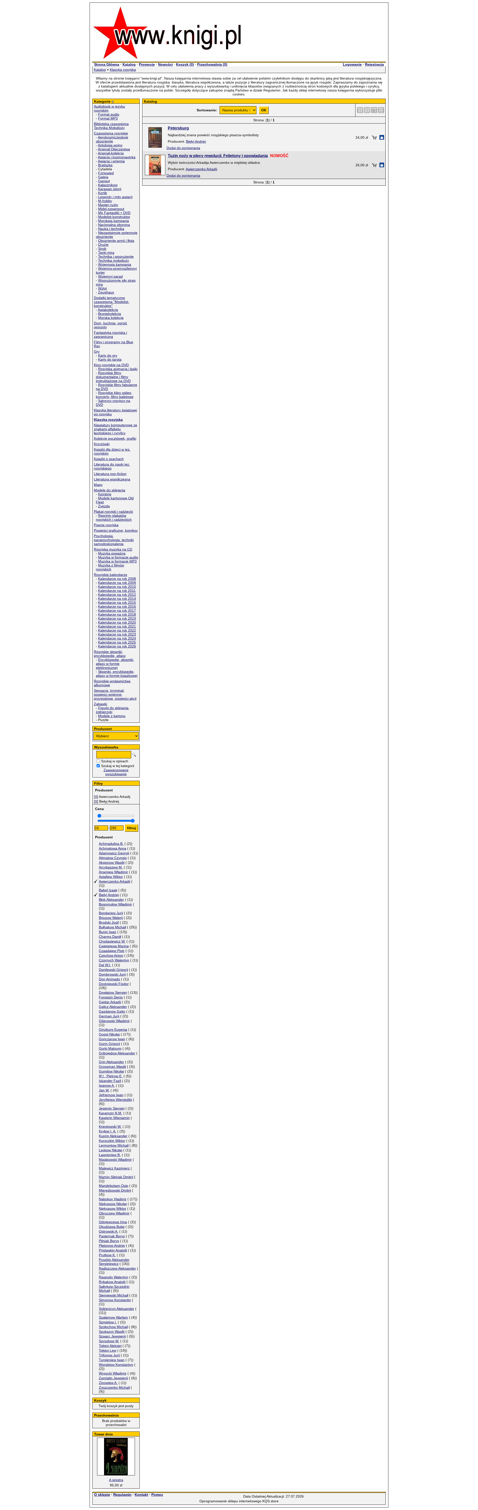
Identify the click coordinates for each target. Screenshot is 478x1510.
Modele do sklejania (109, 490)
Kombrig (104, 494)
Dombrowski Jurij (112, 974)
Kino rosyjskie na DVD (111, 365)
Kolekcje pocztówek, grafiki (115, 438)
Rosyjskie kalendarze (110, 575)
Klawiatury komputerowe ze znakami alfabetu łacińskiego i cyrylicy (115, 429)
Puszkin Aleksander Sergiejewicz (114, 1262)
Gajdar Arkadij (110, 1002)
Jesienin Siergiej (111, 1108)
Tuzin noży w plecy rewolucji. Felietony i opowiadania (218, 156)
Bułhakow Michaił (112, 927)
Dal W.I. (105, 965)
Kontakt (141, 1495)
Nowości (165, 64)
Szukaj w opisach (114, 761)
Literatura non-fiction (110, 474)
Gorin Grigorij (109, 1044)
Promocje (147, 64)
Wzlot (102, 288)
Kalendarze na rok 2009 (117, 583)
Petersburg (178, 128)
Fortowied (106, 173)
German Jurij (109, 1016)
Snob (102, 249)
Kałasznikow (108, 185)
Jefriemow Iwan (111, 1095)
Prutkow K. (107, 1255)
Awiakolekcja (108, 310)
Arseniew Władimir (113, 872)
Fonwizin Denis (111, 997)
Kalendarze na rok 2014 (117, 599)
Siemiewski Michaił (113, 1295)
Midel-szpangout (111, 209)
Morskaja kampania (113, 221)
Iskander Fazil (110, 1081)
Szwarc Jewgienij (112, 1336)
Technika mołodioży (113, 260)
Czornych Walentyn (114, 960)
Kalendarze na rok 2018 (117, 614)
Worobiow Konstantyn (116, 1365)
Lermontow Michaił (113, 1145)
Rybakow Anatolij (112, 1282)
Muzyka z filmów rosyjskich (110, 567)
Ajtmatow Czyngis (113, 858)
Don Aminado (109, 979)
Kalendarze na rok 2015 (117, 602)
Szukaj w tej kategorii (117, 766)
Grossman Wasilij (112, 1067)
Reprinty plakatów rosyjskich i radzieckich (114, 517)
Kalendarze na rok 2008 (117, 579)
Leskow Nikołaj (110, 1150)
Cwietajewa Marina (114, 946)
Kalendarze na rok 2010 (117, 587)
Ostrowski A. (108, 1231)
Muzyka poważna (111, 553)
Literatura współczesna (112, 479)
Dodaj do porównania (183, 148)
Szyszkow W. (109, 1341)
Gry (97, 351)
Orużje (103, 245)
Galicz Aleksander (113, 1007)
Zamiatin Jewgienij (113, 1378)
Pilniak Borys (109, 1241)
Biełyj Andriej (109, 895)
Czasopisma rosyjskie (111, 133)
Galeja (103, 177)
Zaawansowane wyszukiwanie (116, 772)
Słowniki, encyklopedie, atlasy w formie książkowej (116, 674)
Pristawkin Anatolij (113, 1250)
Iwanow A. (107, 1085)
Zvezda (104, 506)
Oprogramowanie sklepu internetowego (230, 1501)
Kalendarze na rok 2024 (117, 638)
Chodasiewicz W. (112, 941)
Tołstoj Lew (107, 1350)
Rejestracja (374, 64)
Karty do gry (107, 355)
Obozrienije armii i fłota (116, 241)
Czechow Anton (111, 955)
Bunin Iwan (107, 932)
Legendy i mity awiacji (115, 197)
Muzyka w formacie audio (118, 557)
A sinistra (116, 1480)
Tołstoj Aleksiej (110, 1346)
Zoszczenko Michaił (114, 1387)
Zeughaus (106, 292)
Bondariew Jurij (111, 913)
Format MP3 (108, 118)
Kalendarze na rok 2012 (117, 595)
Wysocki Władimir (112, 1373)
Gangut (104, 181)
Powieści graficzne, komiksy (116, 530)
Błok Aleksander (111, 900)
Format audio (108, 114)
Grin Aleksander (111, 1062)
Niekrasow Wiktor (112, 1208)
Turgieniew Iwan (111, 1360)
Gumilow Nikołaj (111, 1071)
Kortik (102, 193)
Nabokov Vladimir (112, 1199)
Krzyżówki (102, 444)
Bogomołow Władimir (115, 904)
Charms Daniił (110, 937)
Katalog (129, 64)
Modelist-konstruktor (114, 217)
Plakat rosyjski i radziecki (113, 512)
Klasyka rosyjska (123, 70)
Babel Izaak (108, 890)
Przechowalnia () (212, 64)
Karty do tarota (109, 359)
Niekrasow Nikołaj (113, 1204)
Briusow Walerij (111, 918)
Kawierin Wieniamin (114, 1118)
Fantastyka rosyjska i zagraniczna (110, 335)
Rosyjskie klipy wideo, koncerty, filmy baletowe (114, 395)
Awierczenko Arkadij (114, 881)
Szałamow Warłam (113, 1317)
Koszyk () (185, 64)
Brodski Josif (109, 922)
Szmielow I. (108, 1322)
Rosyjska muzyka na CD (113, 549)
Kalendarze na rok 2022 (117, 630)
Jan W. (104, 1090)
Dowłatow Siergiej (113, 992)
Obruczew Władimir (114, 1213)
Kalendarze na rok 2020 (117, 622)
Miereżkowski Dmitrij (115, 1190)
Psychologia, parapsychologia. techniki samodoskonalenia (114, 540)
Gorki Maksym (110, 1048)
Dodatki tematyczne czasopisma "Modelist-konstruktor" (111, 302)
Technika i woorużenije (116, 257)
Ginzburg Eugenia (113, 1030)
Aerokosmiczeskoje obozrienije (112, 139)
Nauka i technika (111, 229)
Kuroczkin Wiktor (112, 1141)
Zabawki (100, 704)
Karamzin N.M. (110, 1113)
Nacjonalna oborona (114, 225)
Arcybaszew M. (111, 867)
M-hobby (105, 201)
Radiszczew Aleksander (117, 1268)
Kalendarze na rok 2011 (117, 591)
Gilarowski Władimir (114, 1021)
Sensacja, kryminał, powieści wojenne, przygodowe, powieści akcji (115, 694)
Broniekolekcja (109, 314)
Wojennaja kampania (114, 264)
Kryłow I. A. (107, 1131)
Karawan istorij (109, 189)
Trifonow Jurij (109, 1355)
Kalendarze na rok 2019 (117, 618)
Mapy (98, 485)
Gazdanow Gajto (112, 1011)
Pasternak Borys (112, 1236)
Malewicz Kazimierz (114, 1168)
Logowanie (352, 64)
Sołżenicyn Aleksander (116, 1309)
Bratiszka (105, 165)
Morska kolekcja (110, 318)
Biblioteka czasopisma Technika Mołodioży (111, 126)
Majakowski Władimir (115, 1160)
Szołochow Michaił (113, 1327)
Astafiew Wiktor (111, 877)
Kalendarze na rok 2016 (117, 606)
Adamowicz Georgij (114, 853)
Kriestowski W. (110, 1126)
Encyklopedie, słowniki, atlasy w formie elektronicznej (115, 664)
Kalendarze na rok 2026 (117, 646)
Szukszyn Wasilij (111, 1332)
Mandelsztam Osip (113, 1186)
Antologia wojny (110, 145)
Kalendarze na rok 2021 (117, 626)
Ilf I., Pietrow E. (110, 1076)
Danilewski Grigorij (113, 970)
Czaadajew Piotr (111, 951)
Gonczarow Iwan (112, 1039)
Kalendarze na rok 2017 (117, 610)
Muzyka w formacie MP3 (117, 561)
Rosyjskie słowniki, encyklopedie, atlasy (110, 654)
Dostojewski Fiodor (114, 984)
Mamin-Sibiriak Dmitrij (116, 1177)
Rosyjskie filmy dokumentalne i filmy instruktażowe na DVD (113, 377)
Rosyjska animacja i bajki (117, 369)
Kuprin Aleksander (113, 1136)
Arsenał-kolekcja (111, 153)
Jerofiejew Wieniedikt (115, 1100)
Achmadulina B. (111, 844)
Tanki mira (106, 253)
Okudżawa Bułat (111, 1227)
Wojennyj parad (110, 276)
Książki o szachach (109, 459)
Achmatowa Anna (112, 848)
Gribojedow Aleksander (117, 1053)
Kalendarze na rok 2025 (117, 642)
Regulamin (122, 1495)
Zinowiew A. (108, 1383)
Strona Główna (106, 64)
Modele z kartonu (111, 716)
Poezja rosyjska (106, 525)
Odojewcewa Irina (113, 1222)
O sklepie (102, 1495)
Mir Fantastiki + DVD (114, 213)
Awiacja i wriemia (111, 161)
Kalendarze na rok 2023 (117, 634)
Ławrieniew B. (110, 1155)
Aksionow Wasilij (111, 862)
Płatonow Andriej (112, 1246)
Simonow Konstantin (115, 1300)
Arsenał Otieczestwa (114, 149)
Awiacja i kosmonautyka (116, 157)
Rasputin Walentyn (113, 1277)
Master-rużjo (108, 205)
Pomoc (157, 1495)
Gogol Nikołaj (109, 1034)
